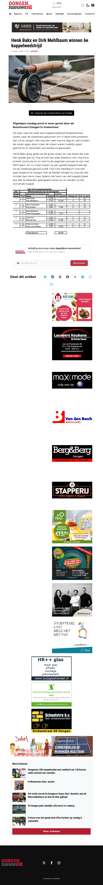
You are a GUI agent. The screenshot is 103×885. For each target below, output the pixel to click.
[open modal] (92, 5)
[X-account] (44, 862)
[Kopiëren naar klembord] (90, 277)
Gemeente (37, 14)
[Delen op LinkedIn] (52, 277)
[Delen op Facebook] (67, 277)
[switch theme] (88, 5)
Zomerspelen (74, 14)
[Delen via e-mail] (51, 284)
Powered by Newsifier (51, 879)
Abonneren (79, 263)
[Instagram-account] (59, 862)
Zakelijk (59, 14)
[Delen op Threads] (60, 277)
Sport (49, 14)
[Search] (82, 5)
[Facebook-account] (51, 862)
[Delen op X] (75, 277)
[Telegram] (82, 277)
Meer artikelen (51, 831)
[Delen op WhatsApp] (45, 277)
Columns (90, 14)
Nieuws (18, 14)
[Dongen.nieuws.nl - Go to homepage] (12, 863)
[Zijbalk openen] (10, 14)
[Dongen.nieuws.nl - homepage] (21, 5)
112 (26, 14)
